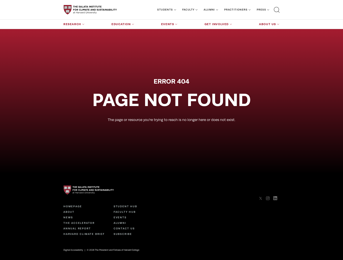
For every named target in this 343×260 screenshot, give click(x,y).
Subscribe (123, 234)
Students (165, 9)
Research (72, 24)
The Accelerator (79, 223)
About (68, 211)
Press (261, 9)
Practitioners (235, 9)
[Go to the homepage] (90, 9)
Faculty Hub (125, 211)
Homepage (72, 206)
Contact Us (124, 228)
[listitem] (261, 198)
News (68, 217)
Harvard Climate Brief (84, 234)
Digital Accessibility (73, 250)
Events (167, 24)
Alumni (209, 9)
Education (121, 24)
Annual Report (77, 228)
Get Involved (217, 24)
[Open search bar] (277, 10)
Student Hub (125, 206)
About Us (267, 24)
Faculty (188, 9)
